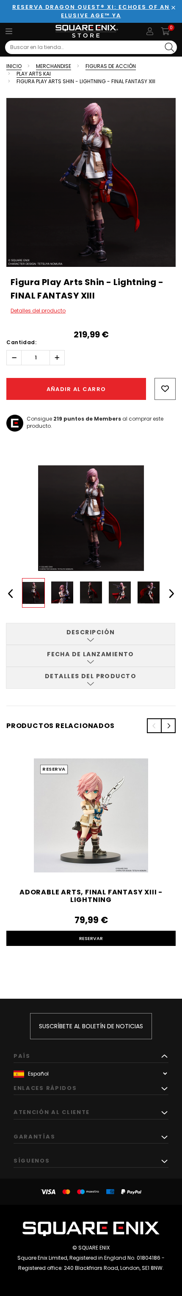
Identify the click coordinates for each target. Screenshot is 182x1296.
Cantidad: (21, 342)
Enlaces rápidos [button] (45, 1088)
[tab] (90, 634)
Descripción (90, 632)
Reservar (91, 938)
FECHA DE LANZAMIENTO (90, 654)
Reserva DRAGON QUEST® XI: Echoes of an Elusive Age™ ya (91, 11)
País (22, 1056)
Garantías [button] (34, 1137)
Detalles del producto (38, 310)
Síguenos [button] (32, 1161)
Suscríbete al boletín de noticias (91, 1026)
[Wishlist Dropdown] (165, 389)
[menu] (9, 31)
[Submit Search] (169, 47)
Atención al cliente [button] (52, 1112)
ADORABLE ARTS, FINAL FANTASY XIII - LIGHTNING (91, 896)
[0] (165, 31)
